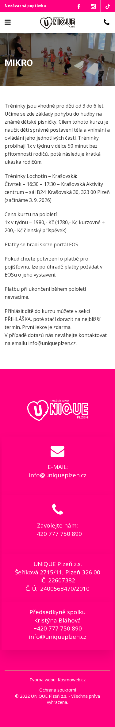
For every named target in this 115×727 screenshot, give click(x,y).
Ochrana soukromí (57, 690)
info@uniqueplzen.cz (57, 475)
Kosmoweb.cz (72, 680)
